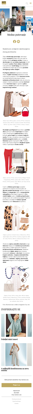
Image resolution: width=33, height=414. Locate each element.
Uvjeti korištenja (17, 401)
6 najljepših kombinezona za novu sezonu (15, 369)
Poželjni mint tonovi (9, 339)
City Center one (16, 394)
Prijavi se (16, 385)
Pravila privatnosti (16, 399)
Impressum (16, 390)
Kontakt (16, 392)
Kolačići (16, 403)
